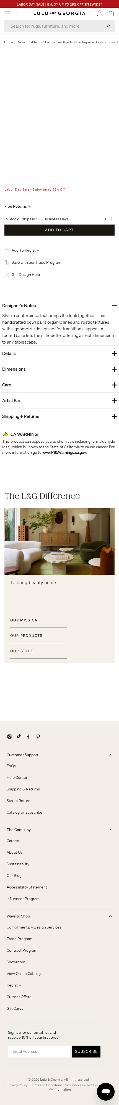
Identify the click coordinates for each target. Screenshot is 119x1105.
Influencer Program (23, 898)
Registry (14, 985)
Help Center (17, 777)
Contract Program (22, 950)
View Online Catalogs (25, 973)
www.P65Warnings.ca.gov (64, 452)
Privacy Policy (17, 1085)
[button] (25, 250)
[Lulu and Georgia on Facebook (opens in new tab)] (28, 736)
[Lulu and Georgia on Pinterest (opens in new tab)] (38, 736)
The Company (19, 829)
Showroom (16, 961)
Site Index (72, 1085)
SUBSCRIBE (86, 1051)
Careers (13, 840)
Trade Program (19, 938)
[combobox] (59, 26)
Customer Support (22, 754)
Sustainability (18, 863)
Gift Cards (15, 1008)
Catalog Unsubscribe (24, 812)
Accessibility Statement (27, 887)
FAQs (11, 765)
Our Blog (14, 875)
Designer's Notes (60, 305)
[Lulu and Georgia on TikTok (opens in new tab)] (19, 736)
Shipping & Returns (23, 789)
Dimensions (60, 368)
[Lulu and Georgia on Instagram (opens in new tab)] (9, 736)
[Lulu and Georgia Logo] (59, 13)
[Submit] (108, 26)
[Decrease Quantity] (98, 219)
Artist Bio (60, 400)
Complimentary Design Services (34, 927)
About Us (15, 852)
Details (60, 353)
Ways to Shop (18, 916)
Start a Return (18, 800)
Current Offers (19, 996)
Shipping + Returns (60, 416)
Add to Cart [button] (59, 230)
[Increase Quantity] (112, 219)
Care (60, 384)
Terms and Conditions (46, 1085)
